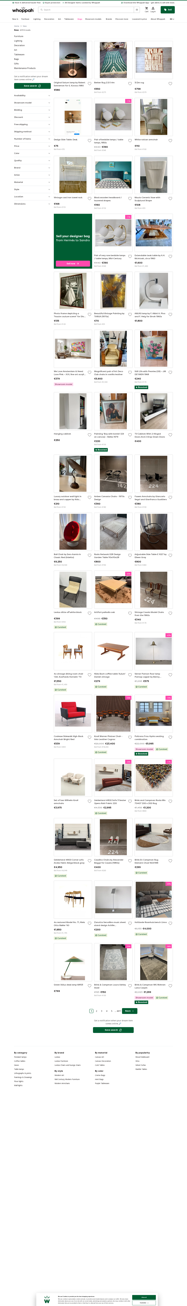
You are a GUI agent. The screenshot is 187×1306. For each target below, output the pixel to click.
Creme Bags (100, 1075)
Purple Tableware (102, 1083)
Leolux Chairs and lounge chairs (68, 1065)
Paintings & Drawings (23, 1077)
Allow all (144, 1297)
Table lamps (19, 1069)
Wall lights (18, 1085)
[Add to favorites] (89, 83)
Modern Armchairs (62, 1083)
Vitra (137, 1061)
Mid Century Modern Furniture (67, 1079)
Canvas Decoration (103, 1061)
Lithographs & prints (22, 1073)
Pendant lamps (20, 1057)
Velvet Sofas (140, 1065)
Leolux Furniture (61, 1061)
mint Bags (99, 1079)
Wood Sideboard (142, 1057)
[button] (138, 3)
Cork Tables (100, 1065)
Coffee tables (19, 1061)
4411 (119, 1011)
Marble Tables (141, 1069)
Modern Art (59, 1075)
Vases (16, 1065)
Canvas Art (99, 1057)
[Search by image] (137, 10)
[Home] (23, 10)
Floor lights (18, 1081)
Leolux (57, 1057)
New (25, 26)
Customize (143, 1302)
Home (16, 26)
